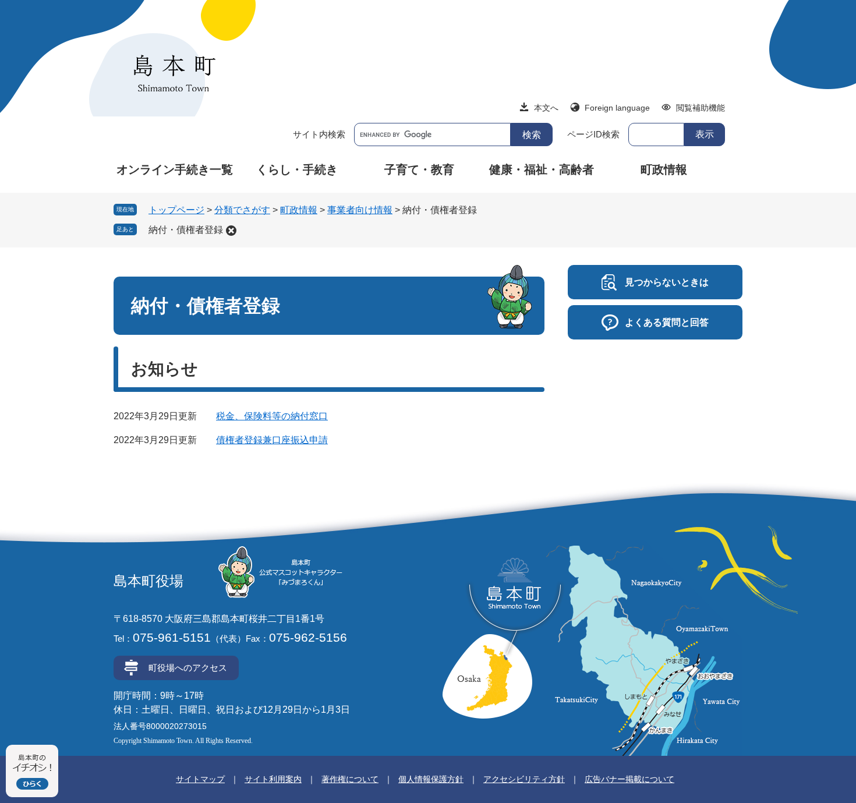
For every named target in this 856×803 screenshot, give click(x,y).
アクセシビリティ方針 (524, 779)
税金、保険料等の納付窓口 (272, 416)
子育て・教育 (419, 169)
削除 (231, 230)
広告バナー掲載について (629, 779)
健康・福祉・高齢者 (541, 169)
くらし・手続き (297, 169)
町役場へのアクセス (187, 668)
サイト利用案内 (273, 779)
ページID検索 (593, 134)
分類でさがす (242, 210)
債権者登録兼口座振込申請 (272, 440)
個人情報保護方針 (431, 779)
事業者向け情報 (359, 210)
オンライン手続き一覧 (174, 169)
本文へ (546, 107)
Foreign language (617, 107)
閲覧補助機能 (700, 107)
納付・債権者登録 (185, 230)
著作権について (350, 779)
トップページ (176, 210)
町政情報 (664, 169)
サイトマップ (200, 779)
